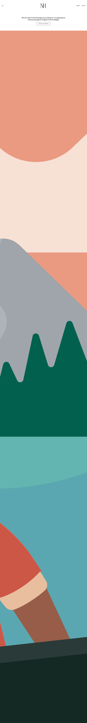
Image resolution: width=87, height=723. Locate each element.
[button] (2, 6)
